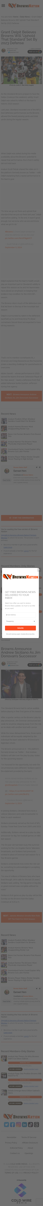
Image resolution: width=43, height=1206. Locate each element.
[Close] (39, 570)
